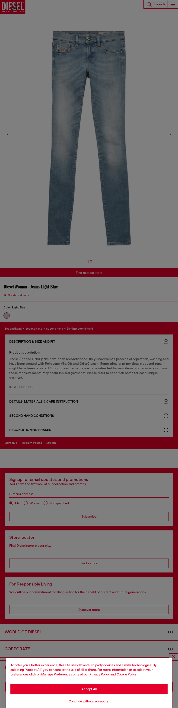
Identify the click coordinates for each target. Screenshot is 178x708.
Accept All (89, 689)
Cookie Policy (127, 674)
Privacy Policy (99, 674)
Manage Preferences (56, 674)
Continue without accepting (89, 701)
